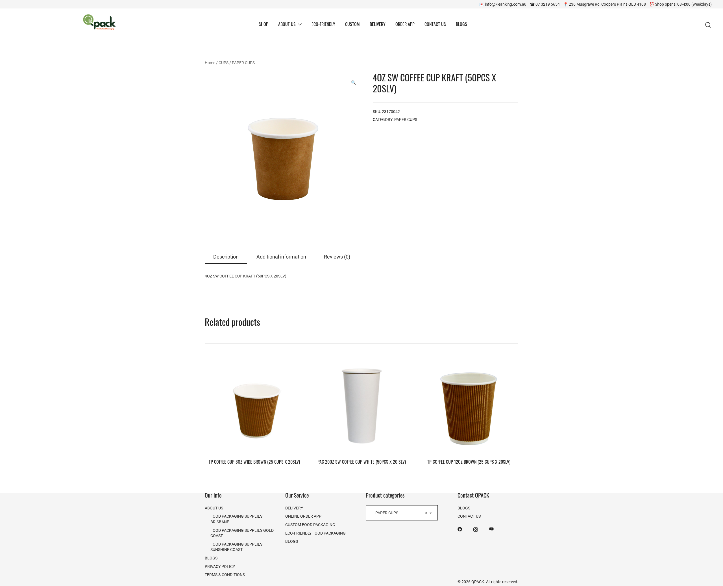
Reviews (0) (337, 256)
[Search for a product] (708, 25)
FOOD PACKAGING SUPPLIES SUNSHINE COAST (236, 546)
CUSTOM (352, 25)
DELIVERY (378, 25)
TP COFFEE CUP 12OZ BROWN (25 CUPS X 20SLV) (468, 462)
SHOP (263, 25)
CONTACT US (435, 25)
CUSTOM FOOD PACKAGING (310, 524)
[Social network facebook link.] (460, 528)
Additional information (281, 256)
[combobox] (402, 512)
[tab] (226, 257)
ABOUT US (287, 25)
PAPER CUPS (243, 62)
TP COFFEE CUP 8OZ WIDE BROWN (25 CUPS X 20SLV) (254, 462)
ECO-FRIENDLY (323, 25)
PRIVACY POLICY (220, 566)
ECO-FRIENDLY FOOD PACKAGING (315, 533)
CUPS (223, 62)
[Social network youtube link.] (491, 528)
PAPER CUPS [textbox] (400, 512)
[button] (353, 82)
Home (210, 62)
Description (226, 256)
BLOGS (461, 25)
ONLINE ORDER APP (303, 516)
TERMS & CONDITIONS (225, 574)
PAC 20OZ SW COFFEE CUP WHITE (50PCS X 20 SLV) (361, 462)
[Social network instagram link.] (475, 528)
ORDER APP (405, 25)
